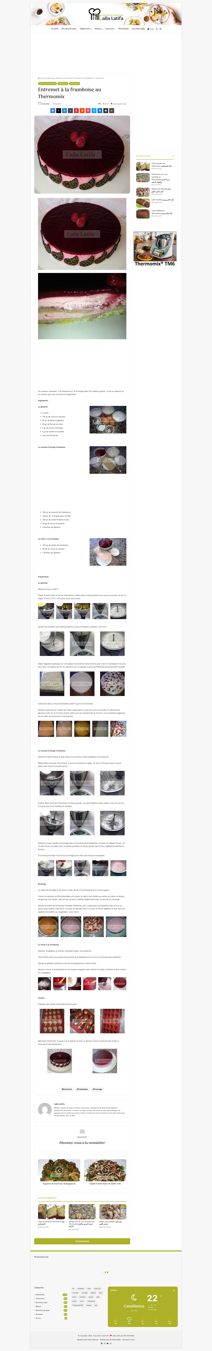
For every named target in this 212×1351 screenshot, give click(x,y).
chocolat (75, 1293)
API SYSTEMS (129, 1336)
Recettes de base (69, 29)
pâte (98, 1297)
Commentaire (82, 1241)
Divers (38, 1318)
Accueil (54, 29)
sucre (82, 1301)
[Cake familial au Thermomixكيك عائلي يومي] (143, 214)
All (73, 1288)
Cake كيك (97, 1288)
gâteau (93, 1293)
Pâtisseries (85, 29)
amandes (81, 1288)
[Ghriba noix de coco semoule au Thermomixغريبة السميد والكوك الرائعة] (82, 1211)
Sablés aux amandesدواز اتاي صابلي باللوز (110, 1223)
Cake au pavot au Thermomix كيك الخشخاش (51, 1223)
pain (100, 1293)
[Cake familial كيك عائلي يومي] (143, 203)
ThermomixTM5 (77, 1305)
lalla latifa (45, 104)
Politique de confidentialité (110, 1340)
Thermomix (123, 29)
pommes (82, 1297)
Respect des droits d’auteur (87, 1340)
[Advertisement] (106, 52)
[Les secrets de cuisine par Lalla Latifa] (106, 14)
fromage (98, 1089)
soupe (74, 1301)
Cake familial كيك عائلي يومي (163, 199)
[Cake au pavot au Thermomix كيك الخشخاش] (51, 1211)
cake (89, 1288)
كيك (96, 1305)
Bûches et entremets (65, 78)
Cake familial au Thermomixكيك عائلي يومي (162, 212)
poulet (91, 1297)
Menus (98, 29)
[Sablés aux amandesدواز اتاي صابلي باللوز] (112, 1211)
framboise (83, 1089)
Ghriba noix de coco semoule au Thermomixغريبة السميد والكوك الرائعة (81, 1224)
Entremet (67, 1089)
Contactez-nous (128, 1340)
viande (88, 1305)
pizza (74, 1297)
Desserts (109, 29)
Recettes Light (138, 29)
